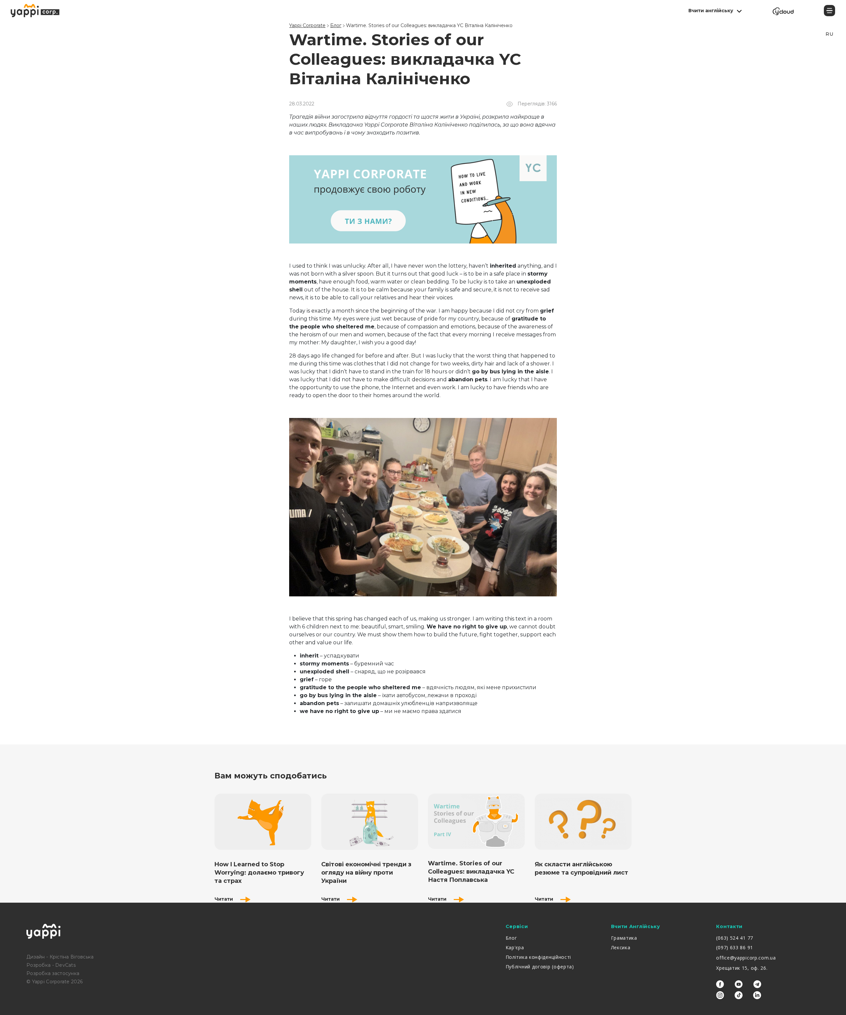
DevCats (65, 965)
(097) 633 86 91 (734, 947)
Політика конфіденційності (538, 957)
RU (829, 34)
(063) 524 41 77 (734, 938)
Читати (224, 899)
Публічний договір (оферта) (540, 966)
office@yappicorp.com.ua (746, 958)
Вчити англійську (710, 11)
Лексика (621, 947)
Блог (511, 938)
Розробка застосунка (52, 973)
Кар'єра (515, 947)
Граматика (624, 938)
